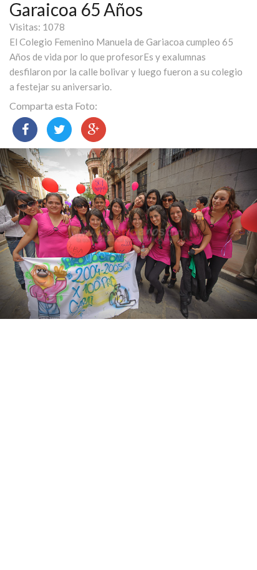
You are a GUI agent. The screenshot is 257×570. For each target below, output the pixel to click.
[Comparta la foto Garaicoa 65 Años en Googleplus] (93, 129)
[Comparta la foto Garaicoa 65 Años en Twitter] (59, 129)
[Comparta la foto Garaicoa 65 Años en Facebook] (24, 129)
